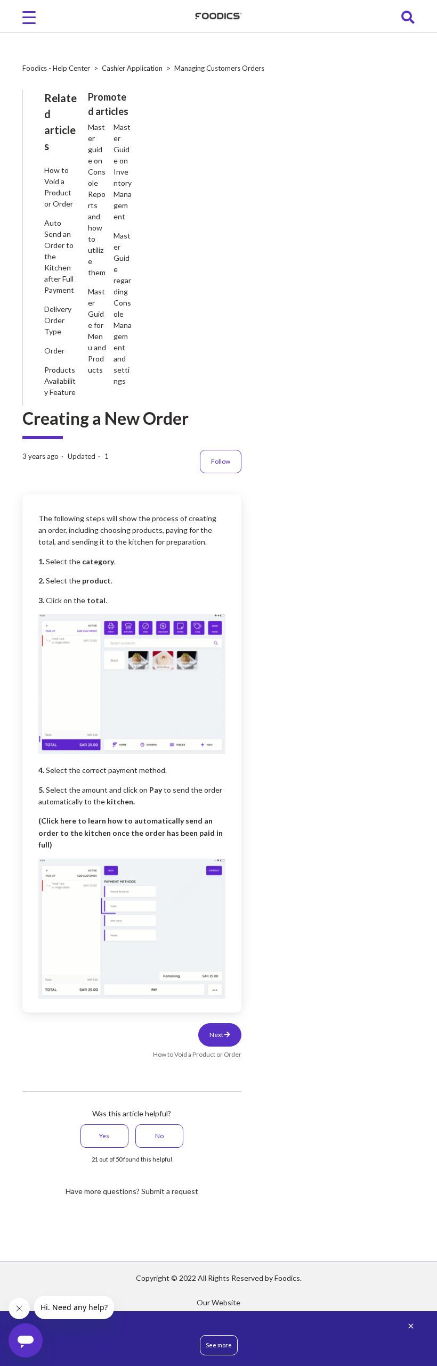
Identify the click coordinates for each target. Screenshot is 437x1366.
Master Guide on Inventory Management (123, 171)
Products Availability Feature (60, 381)
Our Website (218, 1302)
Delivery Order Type (57, 320)
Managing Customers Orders (219, 68)
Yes (104, 1136)
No (159, 1136)
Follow (220, 461)
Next (216, 1035)
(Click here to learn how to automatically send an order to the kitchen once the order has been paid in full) (130, 832)
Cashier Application (132, 68)
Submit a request (169, 1191)
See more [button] (219, 1345)
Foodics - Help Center (56, 68)
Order (54, 350)
